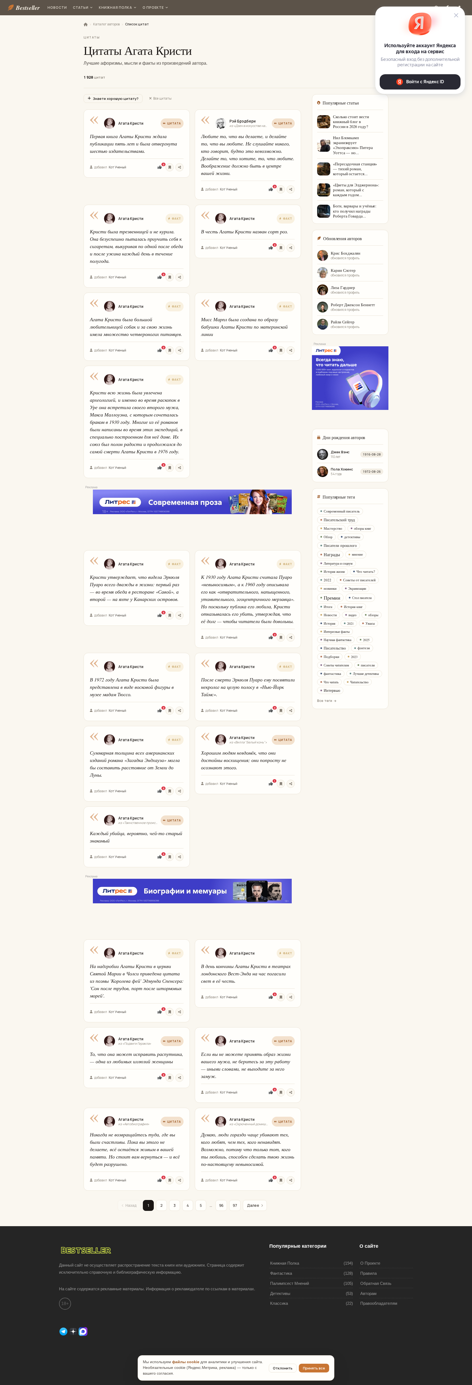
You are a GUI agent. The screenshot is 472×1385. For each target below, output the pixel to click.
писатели (368, 665)
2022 (327, 579)
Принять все (314, 1368)
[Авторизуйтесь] (170, 167)
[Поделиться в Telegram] (179, 167)
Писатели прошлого (340, 545)
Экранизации (357, 588)
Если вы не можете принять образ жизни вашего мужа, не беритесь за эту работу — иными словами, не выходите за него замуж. (246, 1065)
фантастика (332, 673)
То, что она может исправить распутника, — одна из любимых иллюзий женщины (136, 1058)
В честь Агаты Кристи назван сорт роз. (244, 231)
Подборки (331, 656)
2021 (350, 623)
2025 (366, 640)
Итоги (328, 606)
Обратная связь (375, 1283)
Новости (57, 7)
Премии (332, 597)
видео (352, 615)
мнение (357, 554)
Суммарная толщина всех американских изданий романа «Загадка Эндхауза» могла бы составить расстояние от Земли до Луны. (135, 763)
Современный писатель (342, 511)
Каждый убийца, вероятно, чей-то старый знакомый (136, 837)
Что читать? (365, 571)
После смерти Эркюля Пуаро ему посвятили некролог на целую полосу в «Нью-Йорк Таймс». (248, 687)
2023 (354, 656)
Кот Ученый (117, 167)
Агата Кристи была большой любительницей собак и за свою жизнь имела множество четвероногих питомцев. (136, 326)
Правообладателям (378, 1303)
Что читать (331, 682)
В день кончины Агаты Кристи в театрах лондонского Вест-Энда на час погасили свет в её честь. (246, 973)
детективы (352, 536)
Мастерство (333, 528)
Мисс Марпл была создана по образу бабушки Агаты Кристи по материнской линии (244, 326)
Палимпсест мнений (289, 1283)
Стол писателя (362, 597)
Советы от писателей (359, 579)
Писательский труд (339, 519)
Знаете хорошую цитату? (115, 98)
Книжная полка (115, 7)
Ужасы (370, 623)
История (329, 623)
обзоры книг (362, 528)
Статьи (81, 7)
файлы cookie (185, 1362)
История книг (353, 606)
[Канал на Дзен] (74, 1331)
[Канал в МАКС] (83, 1331)
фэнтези (364, 647)
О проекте (153, 7)
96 (221, 1205)
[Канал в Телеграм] (64, 1331)
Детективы (280, 1293)
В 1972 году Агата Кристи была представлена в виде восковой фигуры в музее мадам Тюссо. (132, 687)
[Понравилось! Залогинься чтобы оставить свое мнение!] (160, 167)
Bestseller (28, 7)
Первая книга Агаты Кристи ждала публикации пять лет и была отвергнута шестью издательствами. (133, 143)
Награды (332, 554)
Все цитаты (162, 98)
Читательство (359, 682)
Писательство (335, 648)
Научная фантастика (337, 640)
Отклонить (283, 1368)
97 (235, 1205)
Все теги (324, 700)
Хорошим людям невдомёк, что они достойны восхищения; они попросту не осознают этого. (243, 760)
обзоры (373, 615)
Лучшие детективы (366, 673)
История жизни (334, 571)
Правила (368, 1273)
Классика (279, 1303)
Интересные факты (337, 631)
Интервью (332, 690)
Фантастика (281, 1273)
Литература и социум (338, 563)
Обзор (328, 537)
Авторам (368, 1293)
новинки (330, 588)
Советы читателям (336, 665)
